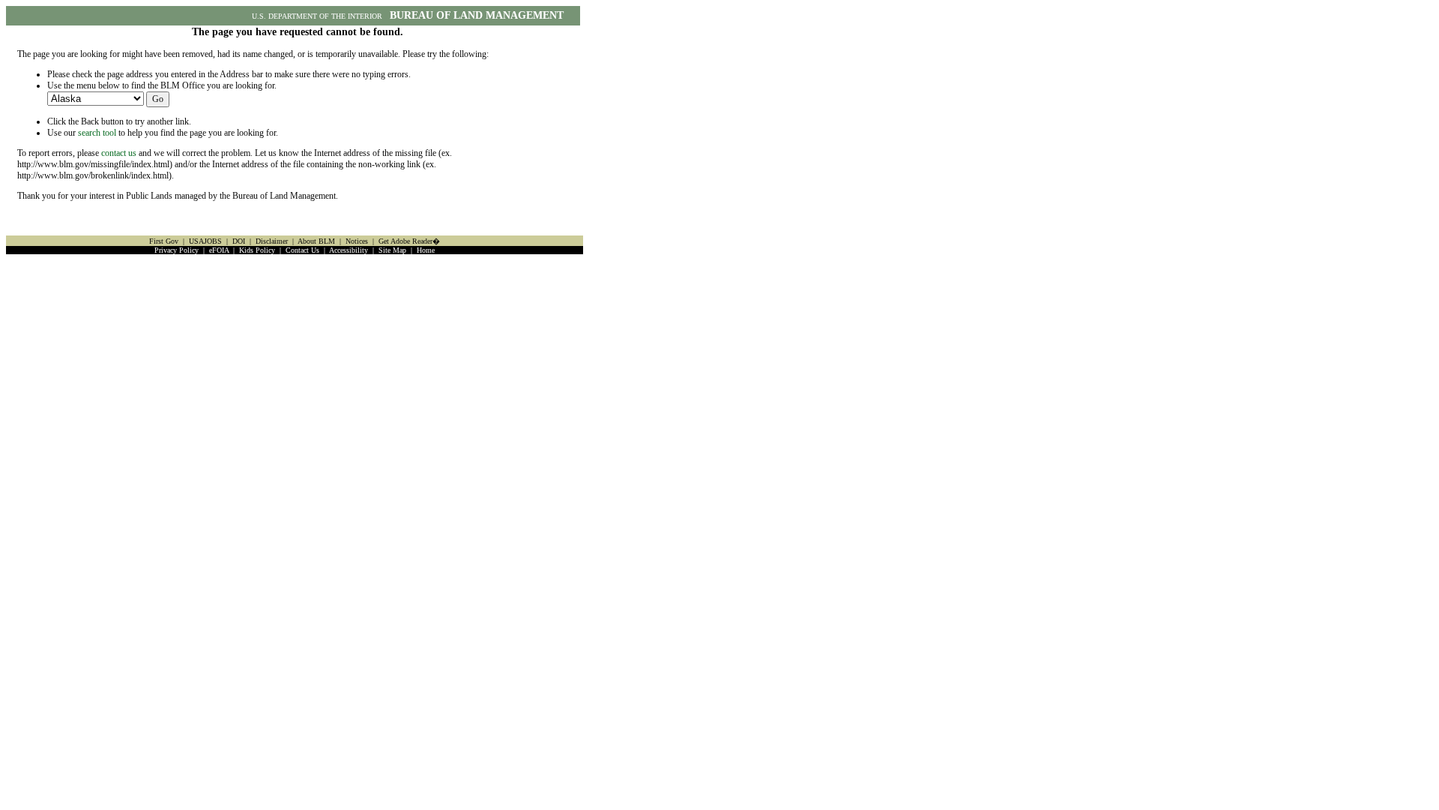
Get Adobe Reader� (409, 241)
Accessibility (348, 250)
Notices (357, 241)
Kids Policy (257, 250)
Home (426, 250)
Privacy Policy (176, 250)
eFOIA (219, 250)
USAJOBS (205, 241)
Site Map (392, 250)
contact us (118, 153)
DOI (238, 241)
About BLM (316, 241)
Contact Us (302, 250)
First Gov (163, 241)
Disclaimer (272, 241)
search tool (97, 133)
